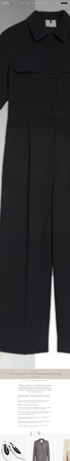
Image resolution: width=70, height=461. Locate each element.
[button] (43, 434)
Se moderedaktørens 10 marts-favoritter (30, 404)
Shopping (35, 371)
